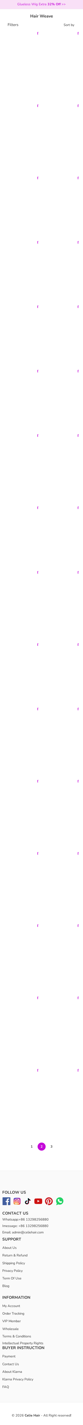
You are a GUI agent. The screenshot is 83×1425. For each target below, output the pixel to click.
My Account (11, 1306)
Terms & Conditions (16, 1336)
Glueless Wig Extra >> (41, 4)
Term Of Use (11, 1278)
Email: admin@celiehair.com (23, 1232)
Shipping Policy (13, 1263)
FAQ (5, 1387)
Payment (8, 1356)
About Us (9, 1247)
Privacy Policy (12, 1270)
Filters (12, 24)
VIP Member (11, 1321)
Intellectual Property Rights (22, 1343)
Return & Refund (14, 1255)
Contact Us (10, 1364)
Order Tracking (13, 1313)
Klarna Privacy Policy (17, 1379)
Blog (5, 1286)
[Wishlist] (37, 33)
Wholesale (10, 1329)
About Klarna (12, 1371)
